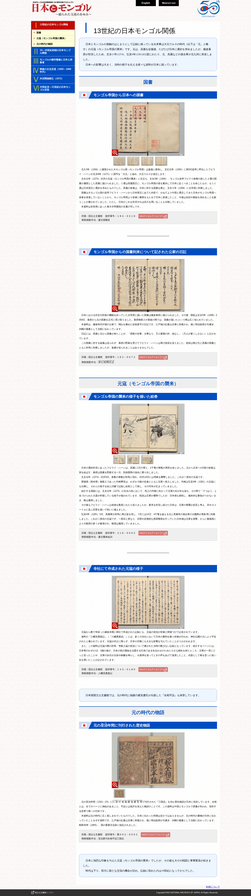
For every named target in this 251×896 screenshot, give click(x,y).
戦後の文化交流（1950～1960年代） (55, 70)
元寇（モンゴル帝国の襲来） (51, 38)
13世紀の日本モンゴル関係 (54, 24)
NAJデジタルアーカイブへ (152, 216)
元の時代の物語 (44, 43)
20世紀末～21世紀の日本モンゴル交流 (55, 88)
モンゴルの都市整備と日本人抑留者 (56, 61)
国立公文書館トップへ (44, 892)
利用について (213, 887)
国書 (38, 32)
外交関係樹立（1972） (52, 78)
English (146, 3)
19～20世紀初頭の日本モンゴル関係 (55, 51)
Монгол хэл (168, 3)
